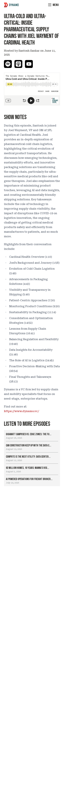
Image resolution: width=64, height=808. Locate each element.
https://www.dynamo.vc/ (21, 411)
